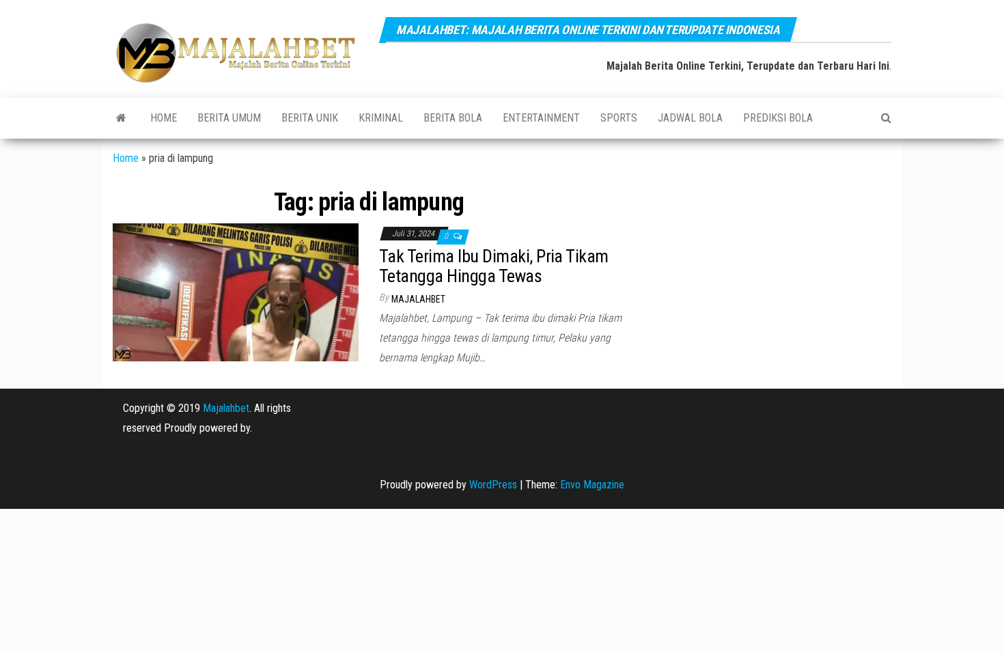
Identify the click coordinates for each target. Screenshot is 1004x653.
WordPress (493, 484)
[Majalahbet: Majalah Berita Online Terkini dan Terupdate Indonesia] (121, 118)
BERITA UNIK (309, 117)
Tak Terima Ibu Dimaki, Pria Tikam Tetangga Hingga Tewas (494, 266)
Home (163, 117)
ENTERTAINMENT (541, 117)
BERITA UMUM (229, 117)
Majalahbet (226, 408)
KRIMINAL (381, 117)
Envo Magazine (592, 484)
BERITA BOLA (452, 117)
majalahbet (418, 299)
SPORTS (618, 117)
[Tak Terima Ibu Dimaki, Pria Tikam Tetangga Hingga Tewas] (236, 291)
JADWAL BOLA (690, 117)
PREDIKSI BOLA (778, 117)
